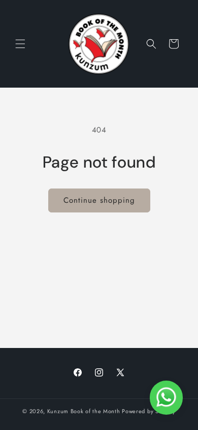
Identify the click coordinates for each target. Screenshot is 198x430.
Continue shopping (99, 200)
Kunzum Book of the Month (83, 411)
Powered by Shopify (149, 411)
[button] (20, 44)
